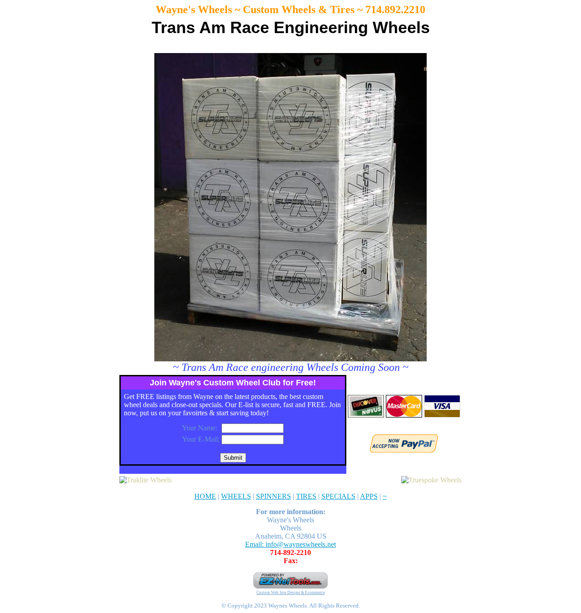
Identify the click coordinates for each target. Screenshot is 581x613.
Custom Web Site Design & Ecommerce (290, 592)
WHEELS (236, 496)
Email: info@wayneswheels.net (290, 544)
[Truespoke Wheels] (431, 480)
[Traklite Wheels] (145, 480)
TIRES (306, 496)
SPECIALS (338, 496)
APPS (369, 496)
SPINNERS (273, 496)
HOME (205, 496)
